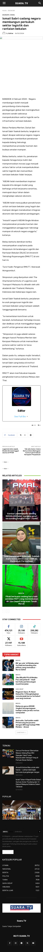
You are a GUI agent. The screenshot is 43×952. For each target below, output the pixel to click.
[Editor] (4, 33)
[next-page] (7, 611)
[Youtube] (33, 943)
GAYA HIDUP (19, 689)
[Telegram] (21, 943)
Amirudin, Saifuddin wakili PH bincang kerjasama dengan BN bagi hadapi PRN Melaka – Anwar (28, 723)
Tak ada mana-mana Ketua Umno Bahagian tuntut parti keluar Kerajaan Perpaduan (32, 451)
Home (4, 11)
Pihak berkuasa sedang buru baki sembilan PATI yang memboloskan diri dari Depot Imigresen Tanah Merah (21, 600)
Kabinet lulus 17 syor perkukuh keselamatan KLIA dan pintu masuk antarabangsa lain (19, 825)
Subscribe (21, 637)
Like (8, 625)
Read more (8, 852)
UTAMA (12, 15)
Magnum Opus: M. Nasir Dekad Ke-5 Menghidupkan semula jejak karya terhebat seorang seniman (28, 695)
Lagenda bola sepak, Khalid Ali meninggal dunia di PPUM (10, 451)
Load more (20, 732)
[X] (27, 943)
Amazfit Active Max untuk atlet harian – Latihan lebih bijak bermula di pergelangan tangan (27, 769)
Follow (21, 625)
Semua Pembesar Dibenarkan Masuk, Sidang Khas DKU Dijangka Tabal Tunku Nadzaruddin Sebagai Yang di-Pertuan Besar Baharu (27, 755)
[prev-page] (3, 611)
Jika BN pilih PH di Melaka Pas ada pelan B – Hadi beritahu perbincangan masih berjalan (26, 680)
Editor (10, 33)
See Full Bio (20, 416)
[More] (30, 435)
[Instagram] (15, 943)
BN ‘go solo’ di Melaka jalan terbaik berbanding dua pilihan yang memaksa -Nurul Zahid (27, 666)
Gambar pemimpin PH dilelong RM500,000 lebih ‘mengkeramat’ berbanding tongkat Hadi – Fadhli (22, 516)
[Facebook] (9, 943)
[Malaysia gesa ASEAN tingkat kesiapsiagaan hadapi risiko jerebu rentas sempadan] (8, 708)
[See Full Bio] (27, 416)
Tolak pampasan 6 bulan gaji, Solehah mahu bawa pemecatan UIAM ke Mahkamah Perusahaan (21, 558)
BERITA (21, 510)
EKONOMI (11, 11)
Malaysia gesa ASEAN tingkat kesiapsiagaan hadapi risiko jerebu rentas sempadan (27, 709)
